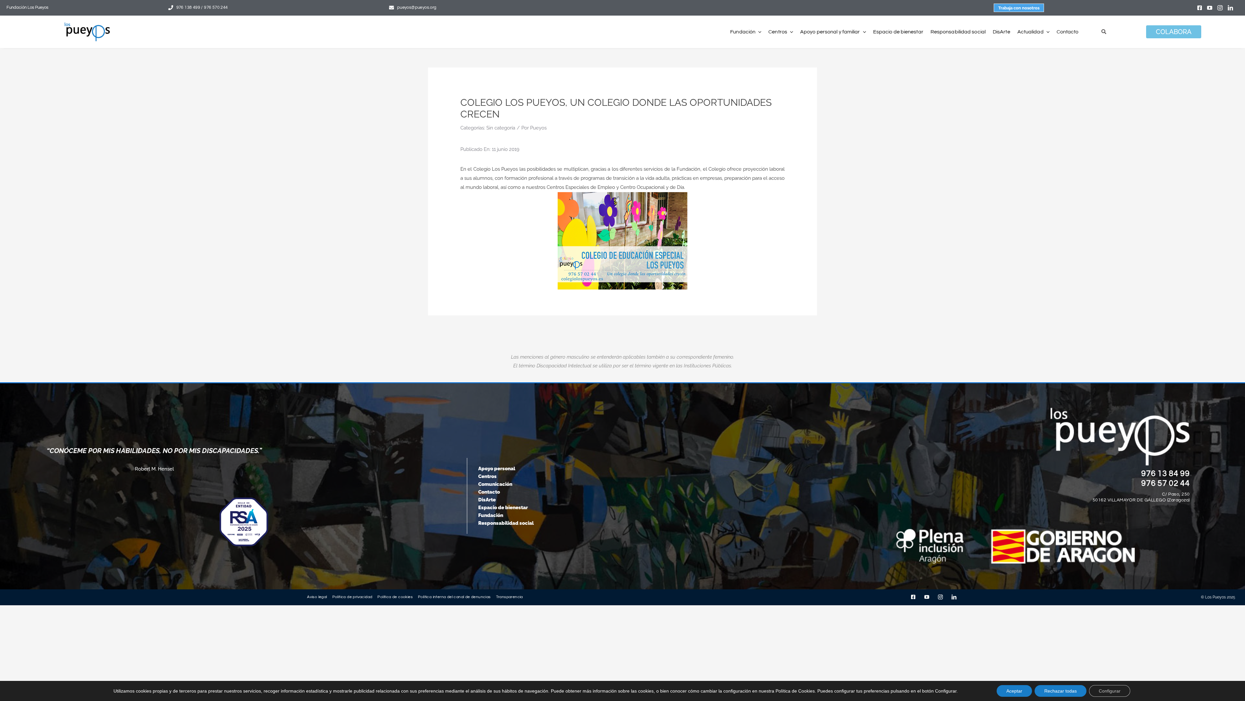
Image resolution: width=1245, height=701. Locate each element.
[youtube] (1209, 7)
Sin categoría (500, 128)
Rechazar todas (1060, 691)
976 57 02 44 (1165, 483)
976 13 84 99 (1165, 473)
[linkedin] (1230, 7)
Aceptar (1014, 691)
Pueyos (538, 128)
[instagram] (1220, 7)
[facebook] (1199, 7)
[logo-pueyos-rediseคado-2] (87, 25)
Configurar (1109, 691)
